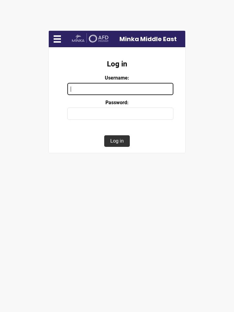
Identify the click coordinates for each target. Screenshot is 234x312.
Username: (117, 78)
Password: (117, 102)
